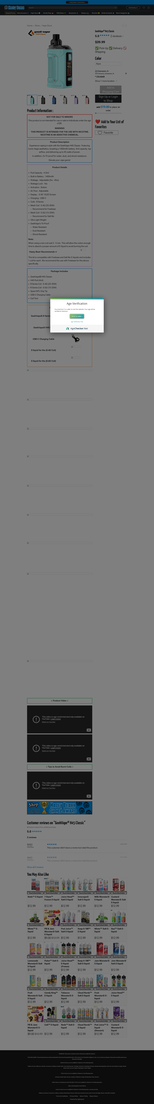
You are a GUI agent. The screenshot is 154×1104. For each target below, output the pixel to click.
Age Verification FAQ (77, 322)
